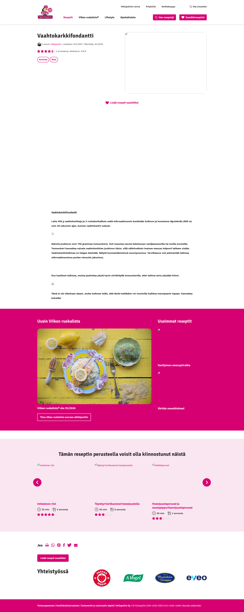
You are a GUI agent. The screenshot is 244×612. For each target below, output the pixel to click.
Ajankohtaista (128, 17)
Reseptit (68, 17)
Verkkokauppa (168, 6)
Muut (54, 59)
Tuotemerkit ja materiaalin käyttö (97, 605)
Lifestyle (109, 17)
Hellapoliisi (56, 44)
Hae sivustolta (200, 6)
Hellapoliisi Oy (123, 605)
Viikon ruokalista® (89, 17)
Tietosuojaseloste (45, 605)
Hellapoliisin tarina (130, 6)
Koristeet (43, 59)
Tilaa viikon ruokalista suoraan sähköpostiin (64, 417)
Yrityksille (151, 6)
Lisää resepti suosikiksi (53, 558)
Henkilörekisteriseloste (67, 605)
